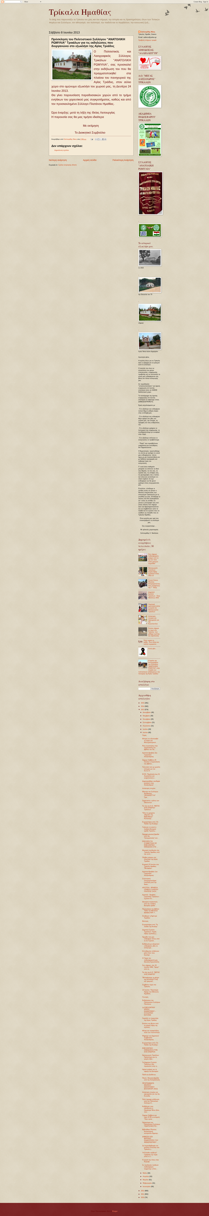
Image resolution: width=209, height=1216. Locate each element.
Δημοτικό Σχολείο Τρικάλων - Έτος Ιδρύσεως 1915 (154, 595)
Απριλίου (146, 1176)
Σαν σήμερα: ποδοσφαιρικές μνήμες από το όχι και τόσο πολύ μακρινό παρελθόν (153, 558)
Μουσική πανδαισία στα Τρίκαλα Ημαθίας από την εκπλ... (151, 852)
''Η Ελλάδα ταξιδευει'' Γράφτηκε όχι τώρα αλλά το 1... (149, 1154)
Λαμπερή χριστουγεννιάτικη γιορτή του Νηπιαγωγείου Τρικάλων (154, 608)
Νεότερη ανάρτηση (58, 160)
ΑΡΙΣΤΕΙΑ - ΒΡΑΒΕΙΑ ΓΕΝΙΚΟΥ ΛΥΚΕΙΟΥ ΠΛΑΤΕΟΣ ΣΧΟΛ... (150, 889)
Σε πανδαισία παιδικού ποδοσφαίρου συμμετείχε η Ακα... (150, 1167)
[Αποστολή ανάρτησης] (91, 139)
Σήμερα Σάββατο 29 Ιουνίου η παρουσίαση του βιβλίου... (151, 762)
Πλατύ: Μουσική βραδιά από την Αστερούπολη (151, 1079)
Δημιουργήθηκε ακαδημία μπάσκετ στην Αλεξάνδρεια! (151, 783)
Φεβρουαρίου (147, 1183)
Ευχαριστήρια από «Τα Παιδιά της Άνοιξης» (150, 823)
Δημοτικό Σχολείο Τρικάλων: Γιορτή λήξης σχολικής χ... (150, 931)
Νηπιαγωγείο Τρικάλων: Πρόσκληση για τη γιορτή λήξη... (150, 1057)
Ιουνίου (145, 732)
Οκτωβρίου (147, 719)
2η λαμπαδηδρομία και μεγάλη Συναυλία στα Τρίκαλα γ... (150, 1147)
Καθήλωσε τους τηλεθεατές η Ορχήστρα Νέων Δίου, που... (151, 1109)
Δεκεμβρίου (147, 712)
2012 (143, 1191)
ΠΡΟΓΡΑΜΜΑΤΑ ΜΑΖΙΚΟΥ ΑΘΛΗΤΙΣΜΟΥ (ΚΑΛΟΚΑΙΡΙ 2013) (150, 1086)
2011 (143, 1194)
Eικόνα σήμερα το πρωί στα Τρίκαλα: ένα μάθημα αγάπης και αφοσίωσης (154, 632)
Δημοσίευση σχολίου (61, 150)
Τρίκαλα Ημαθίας (80, 11)
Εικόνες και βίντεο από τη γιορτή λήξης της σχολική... (150, 1025)
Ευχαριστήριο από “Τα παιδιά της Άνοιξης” (150, 925)
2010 (143, 1197)
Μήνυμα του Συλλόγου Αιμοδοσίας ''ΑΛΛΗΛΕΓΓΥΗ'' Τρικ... (150, 794)
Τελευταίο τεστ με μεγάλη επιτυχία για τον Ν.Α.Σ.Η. (151, 769)
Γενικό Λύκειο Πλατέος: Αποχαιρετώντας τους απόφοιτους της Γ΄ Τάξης (154, 584)
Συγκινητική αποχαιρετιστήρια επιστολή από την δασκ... (149, 881)
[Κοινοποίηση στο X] (101, 139)
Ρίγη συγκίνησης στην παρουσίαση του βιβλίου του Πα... (150, 747)
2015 (143, 703)
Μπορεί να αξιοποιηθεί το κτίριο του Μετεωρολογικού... (150, 740)
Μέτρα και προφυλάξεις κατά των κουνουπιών (151, 1031)
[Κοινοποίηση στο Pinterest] (105, 139)
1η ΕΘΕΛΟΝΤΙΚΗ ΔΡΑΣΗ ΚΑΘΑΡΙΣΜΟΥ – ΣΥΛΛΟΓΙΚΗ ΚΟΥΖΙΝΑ (149, 1011)
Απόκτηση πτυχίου (148, 788)
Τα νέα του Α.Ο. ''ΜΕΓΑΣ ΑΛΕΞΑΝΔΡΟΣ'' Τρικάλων (151, 808)
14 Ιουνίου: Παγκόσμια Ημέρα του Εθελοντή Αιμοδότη (150, 992)
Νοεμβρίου (146, 716)
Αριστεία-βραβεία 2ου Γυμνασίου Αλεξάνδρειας (149, 755)
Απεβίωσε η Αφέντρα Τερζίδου (149, 917)
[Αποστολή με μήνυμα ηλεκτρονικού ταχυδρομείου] (96, 139)
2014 (143, 706)
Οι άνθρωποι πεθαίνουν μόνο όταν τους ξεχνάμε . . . (150, 953)
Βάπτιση (145, 921)
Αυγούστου (147, 726)
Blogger (114, 1211)
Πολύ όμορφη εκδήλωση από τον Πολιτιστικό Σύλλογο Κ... (150, 1101)
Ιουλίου (145, 729)
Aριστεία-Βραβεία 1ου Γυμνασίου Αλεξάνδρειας (149, 873)
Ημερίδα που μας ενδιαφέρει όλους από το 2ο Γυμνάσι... (150, 939)
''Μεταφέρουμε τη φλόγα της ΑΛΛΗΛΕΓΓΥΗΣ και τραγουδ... (150, 979)
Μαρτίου (146, 1180)
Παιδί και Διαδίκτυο (149, 1075)
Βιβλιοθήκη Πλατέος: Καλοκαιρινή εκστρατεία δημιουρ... (150, 1131)
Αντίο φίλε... (152, 649)
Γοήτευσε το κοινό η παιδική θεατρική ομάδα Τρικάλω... (149, 829)
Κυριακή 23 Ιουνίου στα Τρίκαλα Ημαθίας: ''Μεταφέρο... (150, 866)
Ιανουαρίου (147, 1186)
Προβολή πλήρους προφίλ (147, 40)
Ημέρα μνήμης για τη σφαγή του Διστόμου (150, 1070)
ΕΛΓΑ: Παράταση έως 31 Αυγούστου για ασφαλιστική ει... (151, 776)
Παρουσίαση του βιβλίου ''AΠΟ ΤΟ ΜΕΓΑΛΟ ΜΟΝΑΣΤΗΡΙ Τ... (150, 911)
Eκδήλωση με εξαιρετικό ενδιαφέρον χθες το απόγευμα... (150, 946)
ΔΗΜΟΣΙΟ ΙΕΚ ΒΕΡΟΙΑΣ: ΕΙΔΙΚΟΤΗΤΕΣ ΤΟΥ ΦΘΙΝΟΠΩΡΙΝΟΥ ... (150, 1139)
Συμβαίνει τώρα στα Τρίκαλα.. (149, 985)
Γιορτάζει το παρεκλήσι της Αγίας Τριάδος (150, 1019)
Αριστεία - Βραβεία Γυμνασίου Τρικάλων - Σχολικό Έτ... (151, 896)
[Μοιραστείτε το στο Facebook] (103, 139)
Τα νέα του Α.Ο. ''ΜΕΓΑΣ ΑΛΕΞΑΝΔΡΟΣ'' (151, 973)
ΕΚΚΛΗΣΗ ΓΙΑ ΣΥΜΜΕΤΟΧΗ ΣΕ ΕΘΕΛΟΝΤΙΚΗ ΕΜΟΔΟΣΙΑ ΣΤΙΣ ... (150, 844)
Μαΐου (145, 1173)
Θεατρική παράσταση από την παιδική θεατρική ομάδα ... (149, 903)
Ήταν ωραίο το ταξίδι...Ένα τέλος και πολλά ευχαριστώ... (151, 642)
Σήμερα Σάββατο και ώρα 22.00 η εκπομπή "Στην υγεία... (151, 1117)
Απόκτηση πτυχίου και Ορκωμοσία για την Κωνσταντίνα (153, 620)
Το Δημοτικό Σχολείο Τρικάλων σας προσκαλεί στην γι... (150, 1064)
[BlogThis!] (98, 139)
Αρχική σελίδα (89, 160)
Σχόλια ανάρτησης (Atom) (67, 165)
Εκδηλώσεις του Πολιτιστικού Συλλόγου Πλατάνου (151, 1002)
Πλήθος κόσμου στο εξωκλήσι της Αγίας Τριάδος (150, 859)
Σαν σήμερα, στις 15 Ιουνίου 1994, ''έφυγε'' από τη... (150, 967)
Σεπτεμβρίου (147, 722)
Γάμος (144, 735)
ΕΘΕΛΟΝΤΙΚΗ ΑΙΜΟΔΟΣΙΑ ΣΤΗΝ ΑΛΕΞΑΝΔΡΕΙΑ (149, 1050)
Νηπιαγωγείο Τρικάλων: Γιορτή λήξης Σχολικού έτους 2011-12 (153, 571)
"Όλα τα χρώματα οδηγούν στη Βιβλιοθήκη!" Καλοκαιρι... (148, 815)
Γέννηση (145, 997)
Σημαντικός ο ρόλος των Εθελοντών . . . (150, 801)
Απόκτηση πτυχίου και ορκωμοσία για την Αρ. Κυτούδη (151, 1094)
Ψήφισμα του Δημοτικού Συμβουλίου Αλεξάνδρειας (150, 1038)
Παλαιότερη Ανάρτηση (123, 160)
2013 (143, 709)
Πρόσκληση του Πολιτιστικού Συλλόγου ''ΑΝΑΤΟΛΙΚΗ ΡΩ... (151, 1124)
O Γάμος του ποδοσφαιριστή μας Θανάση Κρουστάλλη (150, 960)
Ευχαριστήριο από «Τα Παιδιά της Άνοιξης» (150, 1044)
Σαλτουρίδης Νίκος (148, 32)
